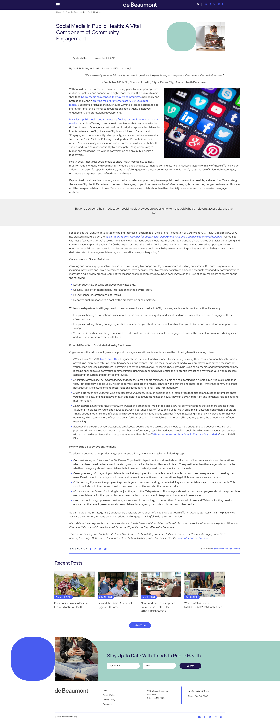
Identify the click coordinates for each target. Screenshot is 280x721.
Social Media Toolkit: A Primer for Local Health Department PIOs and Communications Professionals (163, 236)
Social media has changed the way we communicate (111, 97)
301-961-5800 (201, 696)
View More (140, 625)
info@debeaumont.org (198, 691)
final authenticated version (193, 538)
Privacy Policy (109, 699)
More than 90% (109, 359)
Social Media (234, 548)
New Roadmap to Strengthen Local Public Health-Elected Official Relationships (158, 607)
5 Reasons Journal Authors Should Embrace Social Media (185, 434)
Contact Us (108, 704)
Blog (68, 12)
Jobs (105, 690)
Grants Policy (109, 695)
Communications (220, 548)
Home (58, 12)
